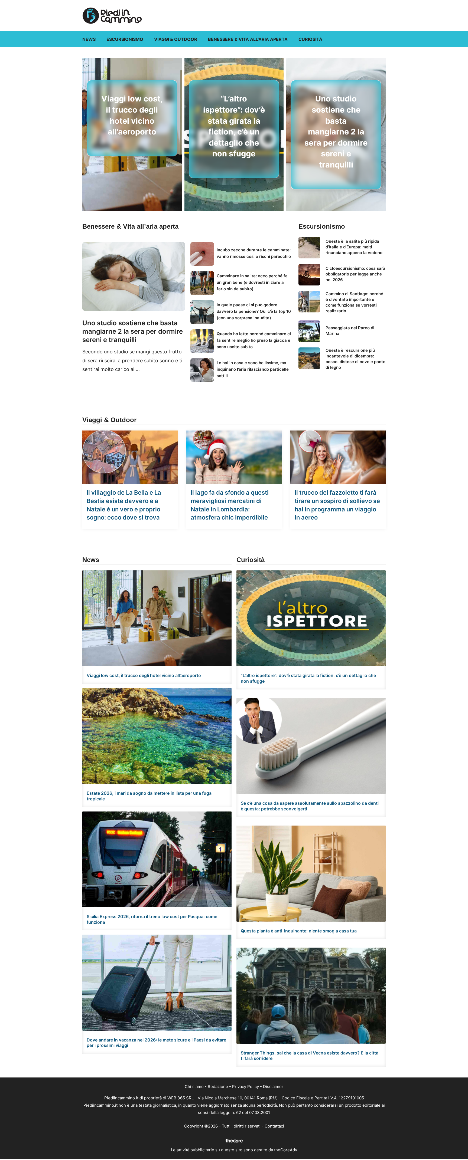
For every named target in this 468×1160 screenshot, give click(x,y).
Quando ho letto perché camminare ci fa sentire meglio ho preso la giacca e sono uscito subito (254, 340)
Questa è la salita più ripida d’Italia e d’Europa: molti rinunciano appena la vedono (354, 247)
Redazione (218, 1086)
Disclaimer (273, 1086)
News (89, 39)
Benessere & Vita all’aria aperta (248, 39)
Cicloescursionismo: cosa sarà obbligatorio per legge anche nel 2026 (355, 274)
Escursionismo (124, 39)
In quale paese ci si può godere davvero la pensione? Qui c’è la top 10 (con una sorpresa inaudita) (254, 311)
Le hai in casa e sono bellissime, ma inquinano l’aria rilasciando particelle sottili (253, 369)
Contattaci (274, 1126)
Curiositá (310, 39)
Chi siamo (194, 1086)
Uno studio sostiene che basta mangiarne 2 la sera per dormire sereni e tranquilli (336, 131)
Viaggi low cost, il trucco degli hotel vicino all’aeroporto (144, 675)
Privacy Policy (245, 1086)
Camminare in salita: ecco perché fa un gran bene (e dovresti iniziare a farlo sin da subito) (252, 282)
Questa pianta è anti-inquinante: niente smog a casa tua (299, 931)
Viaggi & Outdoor (175, 39)
